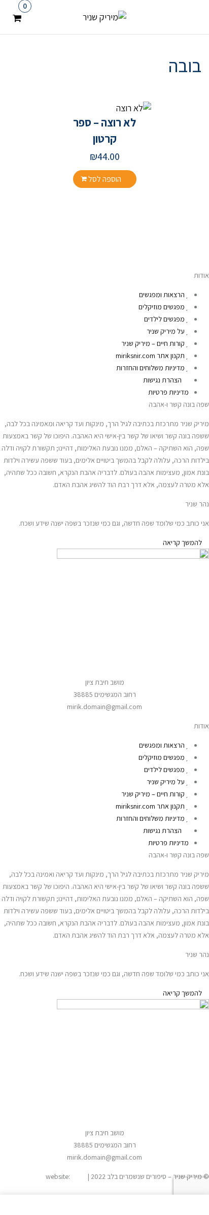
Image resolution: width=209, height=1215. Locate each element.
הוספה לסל (104, 179)
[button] (17, 16)
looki (79, 1176)
